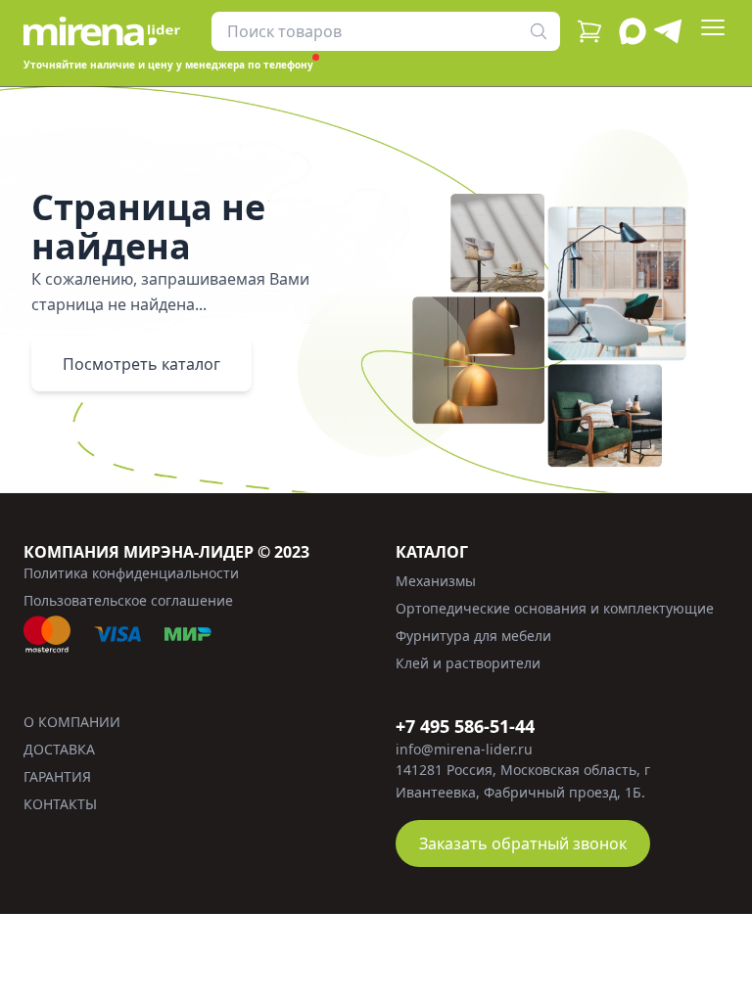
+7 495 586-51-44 (465, 726)
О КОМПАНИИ (72, 721)
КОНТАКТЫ (60, 804)
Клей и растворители (468, 663)
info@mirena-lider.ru (464, 749)
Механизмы (436, 580)
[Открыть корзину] (589, 31)
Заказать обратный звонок (523, 843)
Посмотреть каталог (141, 364)
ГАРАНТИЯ (57, 776)
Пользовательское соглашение (128, 600)
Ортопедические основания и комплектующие (555, 608)
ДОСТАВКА (59, 749)
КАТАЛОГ (432, 552)
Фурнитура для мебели (473, 635)
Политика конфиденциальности (131, 573)
